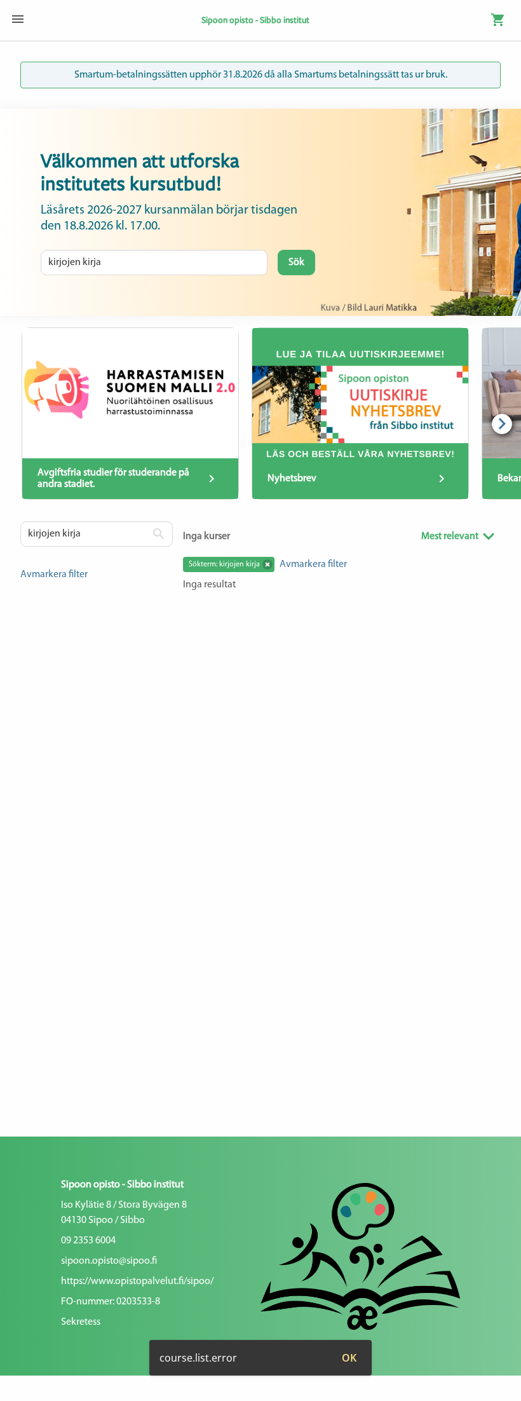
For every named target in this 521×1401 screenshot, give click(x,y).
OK (349, 1358)
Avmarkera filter (54, 575)
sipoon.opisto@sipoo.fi (109, 1261)
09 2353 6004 (88, 1241)
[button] (267, 564)
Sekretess (80, 1322)
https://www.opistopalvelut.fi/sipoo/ (137, 1281)
